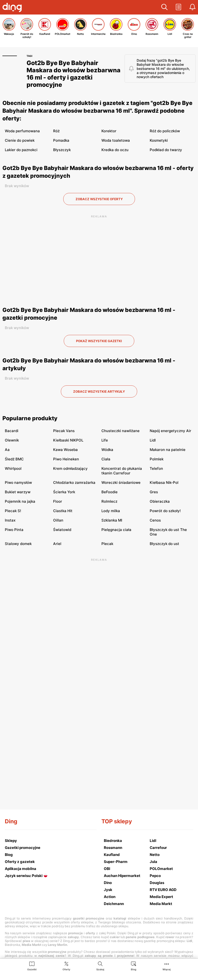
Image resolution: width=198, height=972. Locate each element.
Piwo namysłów (18, 482)
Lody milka (110, 510)
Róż (56, 131)
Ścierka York (64, 492)
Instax (10, 520)
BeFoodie (109, 492)
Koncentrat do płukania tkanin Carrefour (121, 470)
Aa (7, 449)
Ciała (105, 459)
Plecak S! (13, 510)
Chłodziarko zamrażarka (74, 482)
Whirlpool (13, 468)
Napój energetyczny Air (170, 430)
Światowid (62, 529)
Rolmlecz (109, 501)
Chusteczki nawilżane (120, 430)
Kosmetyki (159, 140)
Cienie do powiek (20, 140)
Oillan (58, 520)
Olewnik (12, 440)
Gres (154, 492)
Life (104, 440)
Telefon (156, 468)
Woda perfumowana (22, 131)
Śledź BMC (14, 459)
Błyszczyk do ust (164, 543)
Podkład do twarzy (166, 149)
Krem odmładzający (70, 468)
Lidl (153, 440)
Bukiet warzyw (17, 492)
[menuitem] (32, 966)
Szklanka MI (111, 520)
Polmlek (156, 459)
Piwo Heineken (66, 459)
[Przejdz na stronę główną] (13, 8)
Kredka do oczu (114, 149)
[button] (164, 7)
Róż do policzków (165, 131)
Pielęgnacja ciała (116, 529)
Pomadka (61, 140)
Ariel (57, 543)
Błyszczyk (62, 149)
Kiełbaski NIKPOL (68, 440)
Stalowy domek (18, 543)
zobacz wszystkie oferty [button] (99, 199)
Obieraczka (160, 501)
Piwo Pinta (14, 529)
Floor (57, 501)
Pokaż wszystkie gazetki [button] (99, 341)
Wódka (107, 449)
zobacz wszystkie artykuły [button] (99, 391)
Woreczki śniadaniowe (121, 482)
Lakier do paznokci (21, 149)
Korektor (108, 131)
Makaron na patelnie (167, 449)
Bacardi (11, 430)
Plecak (107, 543)
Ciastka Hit (62, 510)
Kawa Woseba (65, 449)
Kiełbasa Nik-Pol (164, 482)
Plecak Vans (64, 430)
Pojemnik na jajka (20, 501)
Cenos (155, 520)
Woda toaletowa (115, 140)
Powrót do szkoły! (165, 510)
